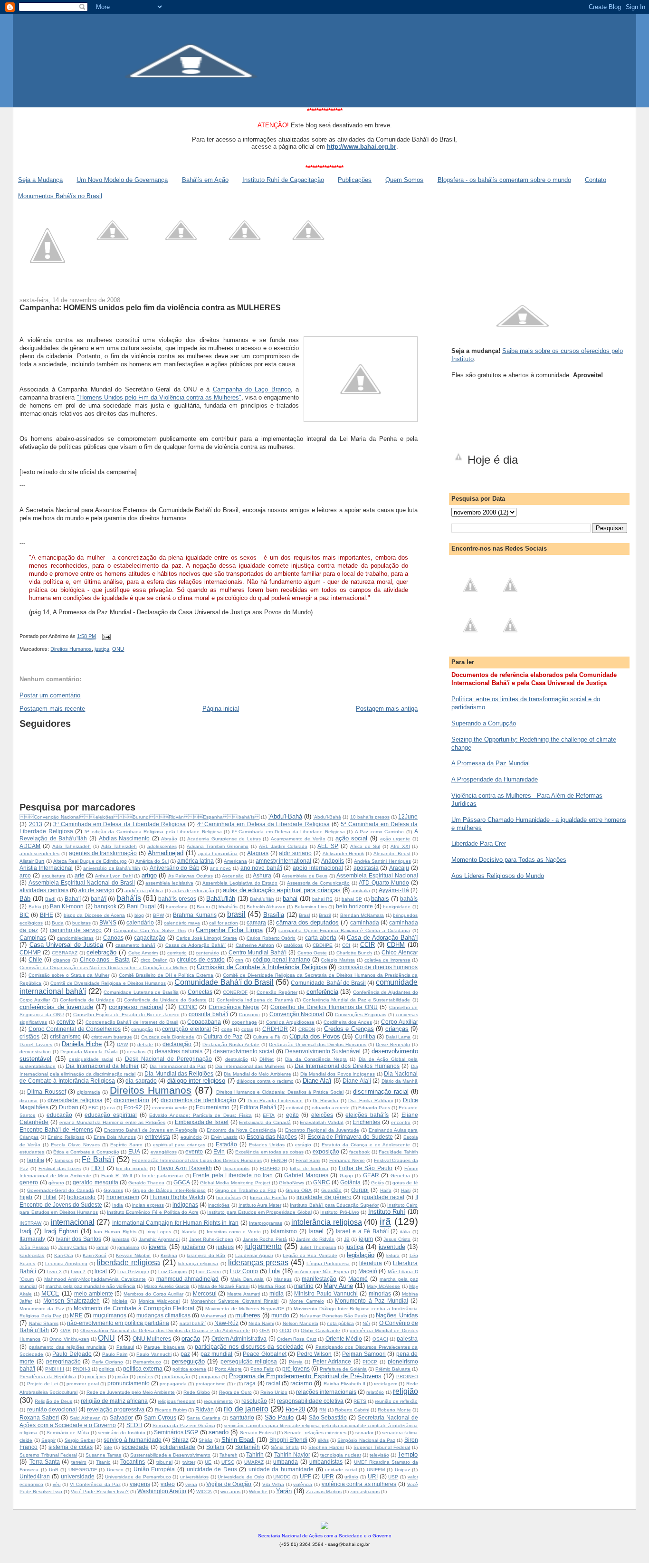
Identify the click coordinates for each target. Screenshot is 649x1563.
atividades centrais (43, 890)
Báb (24, 898)
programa (209, 1376)
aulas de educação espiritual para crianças (282, 890)
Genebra (400, 1175)
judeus (225, 1247)
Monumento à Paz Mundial (371, 1300)
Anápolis (332, 861)
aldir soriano (295, 853)
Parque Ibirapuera (164, 1347)
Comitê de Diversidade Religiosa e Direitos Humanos (108, 983)
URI (373, 1476)
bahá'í (98, 899)
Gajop (346, 1175)
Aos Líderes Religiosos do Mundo (497, 875)
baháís (409, 899)
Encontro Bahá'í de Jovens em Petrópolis (150, 1130)
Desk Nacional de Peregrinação (168, 1059)
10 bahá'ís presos (370, 817)
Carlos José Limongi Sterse (206, 938)
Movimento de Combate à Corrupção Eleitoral (134, 1308)
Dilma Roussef (46, 1091)
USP (393, 1476)
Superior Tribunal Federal (381, 1447)
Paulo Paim (115, 1354)
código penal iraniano (281, 959)
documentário (131, 1100)
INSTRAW (30, 1223)
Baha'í (73, 899)
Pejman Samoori (364, 1354)
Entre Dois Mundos (115, 1137)
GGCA (181, 1182)
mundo (280, 1315)
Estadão (226, 1144)
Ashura (262, 875)
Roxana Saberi (39, 1417)
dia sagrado (140, 1080)
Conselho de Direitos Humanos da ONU (324, 1007)
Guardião (331, 1190)
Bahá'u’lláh (262, 899)
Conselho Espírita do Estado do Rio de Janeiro (126, 1014)
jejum (366, 1239)
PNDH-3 (81, 1369)
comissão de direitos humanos (378, 967)
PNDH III (54, 1369)
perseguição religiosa (248, 1361)
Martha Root (271, 1286)
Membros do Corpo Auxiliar (153, 1293)
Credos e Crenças (349, 1028)
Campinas (32, 937)
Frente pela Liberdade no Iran (233, 1175)
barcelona (177, 906)
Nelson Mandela (300, 1323)
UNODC (281, 1476)
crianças (397, 1028)
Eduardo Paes (374, 1107)
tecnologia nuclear (340, 1455)
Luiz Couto (244, 1271)
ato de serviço (96, 890)
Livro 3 (54, 1271)
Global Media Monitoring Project (235, 1182)
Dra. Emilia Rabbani (370, 1100)
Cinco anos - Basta (105, 959)
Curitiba (365, 1036)
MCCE (50, 1293)
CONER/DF (235, 992)
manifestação (319, 1279)
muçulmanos (109, 1315)
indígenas (185, 1204)
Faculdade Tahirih (398, 1151)
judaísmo (193, 1247)
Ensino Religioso (66, 1137)
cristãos (29, 1036)
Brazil (325, 915)
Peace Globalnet (264, 1354)
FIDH (98, 1168)
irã (385, 1221)
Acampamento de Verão (298, 838)
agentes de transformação (103, 853)
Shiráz (205, 1440)
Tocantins (132, 1461)
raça (250, 1383)
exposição (326, 1151)
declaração (176, 1044)
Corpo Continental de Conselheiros (75, 1029)
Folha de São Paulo (365, 1168)
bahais (380, 898)
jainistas (120, 1239)
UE (208, 1462)
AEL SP (327, 846)
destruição (236, 1059)
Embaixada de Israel (202, 1122)
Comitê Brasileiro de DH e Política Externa (166, 975)
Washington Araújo (161, 1491)
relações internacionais (326, 1392)
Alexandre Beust (391, 853)
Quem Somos (404, 179)
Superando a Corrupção (483, 723)
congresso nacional (136, 1006)
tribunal (164, 1462)
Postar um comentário (49, 695)
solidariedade (177, 1447)
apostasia (366, 868)
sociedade (135, 1447)
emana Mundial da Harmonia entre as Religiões (112, 1122)
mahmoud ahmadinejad (187, 1279)
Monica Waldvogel (159, 1301)
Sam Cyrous (160, 1417)
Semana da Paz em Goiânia (184, 1425)
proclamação (176, 1376)
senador (364, 1432)
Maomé (358, 1279)
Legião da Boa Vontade (310, 1255)
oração (190, 1338)
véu (57, 1484)
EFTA (269, 1115)
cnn (239, 960)
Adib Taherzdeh (119, 846)
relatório (375, 1392)
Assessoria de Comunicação (318, 883)
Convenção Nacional (296, 1014)
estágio (303, 1144)
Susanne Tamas (103, 1455)
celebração (101, 952)
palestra (407, 1338)
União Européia (154, 1469)
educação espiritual (111, 1115)
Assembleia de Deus (304, 875)
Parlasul (125, 1347)
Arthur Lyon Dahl (114, 875)
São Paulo (279, 1417)
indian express (148, 1205)
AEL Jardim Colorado (283, 846)
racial (273, 1383)
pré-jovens (296, 1368)
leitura (393, 1255)
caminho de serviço (76, 930)
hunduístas (228, 1197)
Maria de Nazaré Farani (223, 1286)
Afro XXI (400, 846)
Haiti (405, 1190)
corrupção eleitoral (186, 1029)
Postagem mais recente (52, 708)
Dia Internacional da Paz (177, 1066)
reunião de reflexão (396, 1401)
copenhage (244, 1022)
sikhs (323, 1440)
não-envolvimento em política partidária (118, 1323)
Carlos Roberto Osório (271, 938)
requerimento (218, 1401)
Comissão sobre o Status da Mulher (69, 975)
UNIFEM (376, 1469)
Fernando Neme (347, 1160)
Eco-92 (133, 1107)
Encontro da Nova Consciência (241, 1130)
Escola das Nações (272, 1137)
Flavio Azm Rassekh (184, 1168)
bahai (290, 898)
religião (405, 1391)
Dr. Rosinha (325, 1100)
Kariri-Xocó (94, 1255)
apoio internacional (318, 868)
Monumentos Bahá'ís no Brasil (60, 196)
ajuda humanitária (218, 853)
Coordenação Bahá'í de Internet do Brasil (132, 1022)
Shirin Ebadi (238, 1439)
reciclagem (385, 1383)
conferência (322, 991)
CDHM (396, 944)
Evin (219, 1151)
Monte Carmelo (306, 1301)
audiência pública (143, 890)
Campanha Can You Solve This (150, 930)
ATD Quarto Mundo (384, 882)
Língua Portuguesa (328, 1263)
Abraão (169, 838)
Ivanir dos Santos (78, 1239)
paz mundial (216, 1354)
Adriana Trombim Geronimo (217, 846)
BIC (24, 915)
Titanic (103, 1462)
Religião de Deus (53, 1401)
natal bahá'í (193, 1323)
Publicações (355, 179)
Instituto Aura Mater (260, 1205)
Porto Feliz (262, 1369)
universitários (194, 1476)
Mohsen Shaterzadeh (71, 1300)
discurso (28, 1100)
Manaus (283, 1279)
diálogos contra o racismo (265, 1081)
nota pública (340, 1323)
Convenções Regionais (360, 1014)
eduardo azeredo (331, 1107)
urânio (351, 1476)
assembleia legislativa (169, 883)
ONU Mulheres (152, 1338)
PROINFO (407, 1376)
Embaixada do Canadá (264, 1122)
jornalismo (128, 1247)
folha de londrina (309, 1168)
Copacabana (204, 1022)
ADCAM (29, 846)
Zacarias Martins (324, 1491)
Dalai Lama (398, 1036)
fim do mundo (131, 1168)
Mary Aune (338, 1285)
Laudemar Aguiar (254, 1255)
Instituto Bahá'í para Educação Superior (334, 1205)
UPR (328, 1476)
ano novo (220, 868)
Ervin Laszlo (224, 1137)
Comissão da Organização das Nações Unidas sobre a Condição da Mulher (103, 967)
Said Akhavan (85, 1417)
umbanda (285, 1461)
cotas (247, 1029)
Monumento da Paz (41, 1308)
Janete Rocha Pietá (265, 1239)
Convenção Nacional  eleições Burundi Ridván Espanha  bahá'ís (139, 817)
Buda (58, 922)
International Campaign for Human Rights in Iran (175, 1223)
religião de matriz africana (114, 1401)
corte (226, 1029)
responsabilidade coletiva (310, 1401)
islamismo (284, 1231)
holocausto (81, 1197)
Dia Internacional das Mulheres (250, 1066)
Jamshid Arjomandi (159, 1239)
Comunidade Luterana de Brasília (141, 992)
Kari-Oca (63, 1255)
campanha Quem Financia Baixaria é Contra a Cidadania (344, 930)
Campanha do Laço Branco (252, 389)
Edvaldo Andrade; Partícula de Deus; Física (200, 1115)
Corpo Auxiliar (399, 1022)
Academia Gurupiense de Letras (224, 838)
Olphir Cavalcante (320, 1330)
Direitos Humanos (71, 649)
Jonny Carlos (72, 1247)
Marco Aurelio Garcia (166, 1286)
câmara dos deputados (307, 922)
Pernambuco (147, 1361)
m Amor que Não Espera (322, 1271)
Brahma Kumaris (195, 915)
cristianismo (65, 1036)
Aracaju (399, 868)
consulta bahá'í (208, 1014)
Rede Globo (196, 1392)
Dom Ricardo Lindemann (275, 1100)
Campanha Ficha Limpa (229, 930)
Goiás (377, 1182)
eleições (322, 1115)
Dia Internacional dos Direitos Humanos (347, 1066)
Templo (408, 1454)
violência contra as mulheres (359, 1484)
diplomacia (88, 1092)
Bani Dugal (141, 906)
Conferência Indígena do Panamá (255, 999)
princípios (95, 1376)
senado (219, 1432)
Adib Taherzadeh (71, 846)
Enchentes (366, 1122)
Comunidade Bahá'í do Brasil (224, 982)
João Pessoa (34, 1247)
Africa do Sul (365, 846)
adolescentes (162, 846)
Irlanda (189, 1231)
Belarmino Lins (311, 906)
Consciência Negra (234, 1007)
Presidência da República (47, 1376)
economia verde (169, 1107)
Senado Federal (258, 1432)
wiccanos (230, 1491)
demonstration (35, 1051)
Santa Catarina (203, 1417)
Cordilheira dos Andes (348, 1022)
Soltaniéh (247, 1447)
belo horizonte (354, 906)
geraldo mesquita (95, 1182)
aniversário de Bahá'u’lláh (111, 868)
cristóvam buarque (111, 1036)
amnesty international (283, 861)
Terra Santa (44, 1461)
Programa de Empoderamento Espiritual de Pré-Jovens (305, 1376)
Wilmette (258, 1491)
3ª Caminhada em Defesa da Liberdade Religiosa (119, 824)
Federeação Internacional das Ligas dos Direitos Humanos (197, 1160)
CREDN (306, 1029)
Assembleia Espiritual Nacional (377, 875)
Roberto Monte (394, 1409)
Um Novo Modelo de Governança (122, 179)
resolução (254, 1401)
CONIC (188, 1007)
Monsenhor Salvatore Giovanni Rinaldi (234, 1301)
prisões (145, 1376)
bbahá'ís (228, 906)
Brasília (273, 914)
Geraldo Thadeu (146, 1182)
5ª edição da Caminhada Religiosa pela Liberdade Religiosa (153, 831)
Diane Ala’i (357, 1080)
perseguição (188, 1361)
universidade (78, 1476)
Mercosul (205, 1293)
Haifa (385, 1190)
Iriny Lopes (159, 1231)
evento (194, 1151)
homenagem (122, 1197)
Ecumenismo (212, 1107)
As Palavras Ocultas (190, 875)
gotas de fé (405, 1182)
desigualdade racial (91, 1059)
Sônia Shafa (285, 1447)
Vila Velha (273, 1484)
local (101, 1271)
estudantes (31, 1151)
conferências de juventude (56, 1006)
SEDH (134, 1425)
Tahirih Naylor (292, 1454)
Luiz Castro (208, 1271)
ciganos (61, 960)
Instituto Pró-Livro (339, 1212)
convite (66, 1022)
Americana (235, 861)
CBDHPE (323, 945)
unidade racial (341, 1469)
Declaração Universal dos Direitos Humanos (317, 1044)
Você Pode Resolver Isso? (100, 1491)
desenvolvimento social (244, 1051)
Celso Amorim (143, 952)
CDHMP (30, 952)
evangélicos (164, 1151)
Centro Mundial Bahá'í (257, 952)
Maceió (367, 1271)
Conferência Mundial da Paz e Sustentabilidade (356, 999)
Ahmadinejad (165, 853)
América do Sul (152, 861)
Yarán (284, 1491)
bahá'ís (129, 898)
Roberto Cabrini (352, 1409)
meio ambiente (93, 1293)
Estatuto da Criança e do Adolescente (366, 1144)
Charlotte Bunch (354, 952)
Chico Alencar (400, 952)
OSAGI (380, 1339)
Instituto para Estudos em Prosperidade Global (259, 1212)
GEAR (371, 1175)
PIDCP (370, 1361)
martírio (304, 1286)
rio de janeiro (246, 1409)
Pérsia (296, 1361)
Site (108, 1447)
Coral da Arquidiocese (290, 1022)
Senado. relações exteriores (315, 1432)
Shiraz (180, 1440)
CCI (346, 945)
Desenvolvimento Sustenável (323, 1051)
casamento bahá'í (135, 945)
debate (145, 1044)
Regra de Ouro (235, 1392)
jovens (158, 1246)
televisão (379, 1455)
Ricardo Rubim (171, 1409)
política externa (189, 1369)
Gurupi (360, 1190)
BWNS (107, 922)
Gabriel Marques (306, 1175)
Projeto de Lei (42, 1383)
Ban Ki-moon (67, 906)
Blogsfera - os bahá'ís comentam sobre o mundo (504, 179)
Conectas (200, 992)
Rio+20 (295, 1409)
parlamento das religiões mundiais (67, 1347)
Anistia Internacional (46, 868)
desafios (136, 1051)
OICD (285, 1330)
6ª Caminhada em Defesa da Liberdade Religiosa (288, 831)
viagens (140, 1484)
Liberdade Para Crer (478, 843)
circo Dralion (154, 960)
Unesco (115, 1469)
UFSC (227, 1462)
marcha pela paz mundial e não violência (91, 1286)
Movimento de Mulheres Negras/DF (244, 1308)
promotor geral (82, 1383)
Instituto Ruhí (386, 1211)
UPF (305, 1476)
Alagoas (257, 853)
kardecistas (31, 1255)
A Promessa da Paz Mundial (490, 763)
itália (405, 1231)
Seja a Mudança (40, 179)
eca (111, 1107)
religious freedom (176, 1401)
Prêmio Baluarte (392, 1369)
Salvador (121, 1417)
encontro (400, 1122)
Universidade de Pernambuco (138, 1476)
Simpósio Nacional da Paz (366, 1440)
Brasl (304, 915)
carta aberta (320, 937)
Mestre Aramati (243, 1293)
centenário (207, 952)
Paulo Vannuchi (154, 1354)
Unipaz (402, 1469)
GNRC (321, 1182)
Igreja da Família (268, 1197)
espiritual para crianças (179, 1144)
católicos (293, 945)
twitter (188, 1462)
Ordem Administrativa (239, 1338)
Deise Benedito (393, 1044)
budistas (81, 922)
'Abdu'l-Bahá (285, 816)
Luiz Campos (172, 1271)
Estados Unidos (267, 1144)
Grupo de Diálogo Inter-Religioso (169, 1190)
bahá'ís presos (177, 899)
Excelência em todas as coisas (269, 1151)
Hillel (50, 1197)
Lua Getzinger (133, 1271)
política (107, 1369)
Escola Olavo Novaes (75, 1144)
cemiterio (177, 952)
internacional (73, 1222)
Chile (35, 959)
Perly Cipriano (108, 1361)
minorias (380, 1293)
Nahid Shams (43, 1323)
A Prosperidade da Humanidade (494, 779)
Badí (50, 899)
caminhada (364, 922)
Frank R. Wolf (116, 1175)
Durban (68, 1107)
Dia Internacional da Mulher (102, 1066)
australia (361, 890)
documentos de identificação (198, 1100)
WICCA (204, 1491)
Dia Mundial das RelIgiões (178, 1073)
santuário (242, 1417)
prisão (121, 1376)
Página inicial (220, 708)
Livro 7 (78, 1271)
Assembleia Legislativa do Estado (239, 883)
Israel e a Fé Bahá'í (362, 1231)
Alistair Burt (31, 861)
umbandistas (326, 1461)
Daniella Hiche (82, 1044)
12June (408, 816)
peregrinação (63, 1361)
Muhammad (213, 1315)
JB (347, 1239)
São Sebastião (328, 1417)
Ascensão (233, 875)
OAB (65, 1330)
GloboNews (291, 1182)
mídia (276, 1293)
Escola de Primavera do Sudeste (350, 1137)
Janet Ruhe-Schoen (211, 1239)
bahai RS (322, 899)
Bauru (203, 906)
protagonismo (211, 1383)
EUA (134, 1151)
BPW (158, 915)
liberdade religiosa (128, 1262)
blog (139, 915)
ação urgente (395, 838)
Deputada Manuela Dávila (89, 1051)
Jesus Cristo (396, 1239)
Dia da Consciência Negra (316, 1059)
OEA (264, 1330)
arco (25, 875)
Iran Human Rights (115, 1231)
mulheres (247, 1315)
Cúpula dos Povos (314, 1036)
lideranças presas (258, 1262)
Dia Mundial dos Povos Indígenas (337, 1074)
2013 (35, 824)
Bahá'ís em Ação (205, 179)
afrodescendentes (39, 853)
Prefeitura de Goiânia (343, 1369)
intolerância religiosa (326, 1222)
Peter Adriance (332, 1361)
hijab (25, 1197)
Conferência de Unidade (87, 999)
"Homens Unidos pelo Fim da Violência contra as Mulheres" (159, 397)
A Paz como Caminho (379, 831)
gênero (56, 1182)
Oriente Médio (343, 1338)
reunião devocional (52, 1409)
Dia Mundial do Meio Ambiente (257, 1074)
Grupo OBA (299, 1190)
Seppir (48, 1440)
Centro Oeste (312, 952)
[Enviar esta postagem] (105, 636)
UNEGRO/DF (82, 1469)
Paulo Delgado (72, 1354)
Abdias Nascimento (124, 838)
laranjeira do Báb (206, 1255)
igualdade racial (383, 1197)
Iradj (25, 1231)
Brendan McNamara (362, 915)
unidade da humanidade (281, 1469)
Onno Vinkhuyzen (69, 1339)
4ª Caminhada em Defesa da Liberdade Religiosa (263, 824)
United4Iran (34, 1476)
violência (302, 1484)
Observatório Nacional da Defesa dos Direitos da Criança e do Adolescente (165, 1330)
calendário (140, 922)
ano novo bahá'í (261, 868)
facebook (359, 1151)
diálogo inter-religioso (196, 1080)
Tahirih (255, 1454)
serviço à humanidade (133, 1440)
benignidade (396, 906)
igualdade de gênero (324, 1197)
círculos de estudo (201, 959)
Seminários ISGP (176, 1432)
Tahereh (229, 1455)
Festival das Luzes (59, 1168)
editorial (294, 1107)
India (117, 1205)
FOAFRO (270, 1168)
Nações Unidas (397, 1315)
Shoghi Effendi (288, 1440)
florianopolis (236, 1168)
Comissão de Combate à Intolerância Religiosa (262, 967)
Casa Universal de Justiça (66, 944)
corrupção (142, 1029)
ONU (118, 649)
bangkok (105, 906)
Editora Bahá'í (258, 1107)
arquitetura (54, 875)
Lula (274, 1271)
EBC (93, 1107)
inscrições (218, 1205)
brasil (236, 914)
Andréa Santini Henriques (382, 861)
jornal (102, 1247)
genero (28, 1182)
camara (256, 922)
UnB (53, 1469)
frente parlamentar (162, 1175)
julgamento (263, 1246)
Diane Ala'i (317, 1080)
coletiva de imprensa (387, 960)
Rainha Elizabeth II (344, 1383)
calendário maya (182, 922)
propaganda (173, 1383)
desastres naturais (179, 1051)
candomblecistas (75, 938)
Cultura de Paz (222, 1036)
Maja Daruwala (247, 1279)
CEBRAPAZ (64, 952)
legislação (360, 1254)
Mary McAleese (383, 1286)
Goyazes (113, 1190)
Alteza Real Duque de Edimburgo (90, 861)
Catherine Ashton (255, 945)
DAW (122, 1044)
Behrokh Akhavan (266, 906)
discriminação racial (380, 1091)
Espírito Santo (126, 1144)
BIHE (46, 915)
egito (292, 1115)
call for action (223, 922)
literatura (370, 1263)
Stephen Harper (326, 1447)
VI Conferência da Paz (95, 1484)
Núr (366, 1323)
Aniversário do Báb (175, 868)
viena (191, 1484)
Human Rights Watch (178, 1197)
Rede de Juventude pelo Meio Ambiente (130, 1392)
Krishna (169, 1255)
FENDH (279, 1160)
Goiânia (350, 1182)
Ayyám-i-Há (394, 890)
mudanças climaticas (163, 1315)
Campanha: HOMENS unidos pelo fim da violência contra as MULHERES (150, 307)
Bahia (35, 906)
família (35, 1160)
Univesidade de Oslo (241, 1476)
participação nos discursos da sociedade (249, 1347)
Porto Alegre (228, 1369)
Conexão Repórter (277, 992)
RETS (359, 1401)
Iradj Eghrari (61, 1231)
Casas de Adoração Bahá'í (195, 945)
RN (322, 1409)
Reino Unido (273, 1392)
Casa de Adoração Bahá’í (382, 937)
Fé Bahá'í (98, 1159)
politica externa (142, 1368)
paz (185, 1354)
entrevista (157, 1137)
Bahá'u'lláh (220, 898)
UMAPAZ (254, 1462)
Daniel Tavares (35, 1044)
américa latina (195, 861)
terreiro (78, 1462)
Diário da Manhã (400, 1081)
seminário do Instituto (121, 1432)
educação (59, 1115)
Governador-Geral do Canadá (60, 1190)
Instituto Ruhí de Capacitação (283, 179)
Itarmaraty (32, 1239)
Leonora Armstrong (66, 1263)
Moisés (119, 1301)
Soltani (215, 1447)
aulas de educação (193, 890)
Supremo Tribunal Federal (47, 1455)
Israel (316, 1231)
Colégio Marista (338, 960)
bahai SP (352, 899)
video (168, 1484)
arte (80, 875)
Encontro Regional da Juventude (322, 1130)
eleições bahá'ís (367, 1115)
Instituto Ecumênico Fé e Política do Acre (153, 1212)
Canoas (113, 937)
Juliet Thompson (318, 1247)
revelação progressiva (115, 1409)
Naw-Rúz (226, 1323)
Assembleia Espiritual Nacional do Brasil (82, 882)
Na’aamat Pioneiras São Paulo (334, 1315)
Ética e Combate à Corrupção (86, 1151)
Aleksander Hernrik (343, 853)
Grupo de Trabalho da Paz (245, 1190)
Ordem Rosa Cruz (296, 1339)
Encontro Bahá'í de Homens (56, 1129)
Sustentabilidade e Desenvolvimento (170, 1455)
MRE (76, 1315)
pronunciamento (128, 1383)
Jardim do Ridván (315, 1239)
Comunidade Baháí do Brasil (328, 983)
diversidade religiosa (75, 1100)
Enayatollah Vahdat (322, 1122)
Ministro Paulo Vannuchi (326, 1293)
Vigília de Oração (228, 1484)
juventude (392, 1246)
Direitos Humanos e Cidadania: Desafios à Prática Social (280, 1092)
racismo (301, 1383)
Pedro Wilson (314, 1354)
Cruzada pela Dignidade (168, 1036)
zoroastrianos (365, 1491)
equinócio (191, 1137)
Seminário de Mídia (68, 1432)
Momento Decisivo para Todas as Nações (508, 859)
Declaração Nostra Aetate (230, 1044)
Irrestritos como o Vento (234, 1231)
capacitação (149, 937)
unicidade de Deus (212, 1469)
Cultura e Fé (266, 1036)
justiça (102, 649)
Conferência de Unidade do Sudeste (165, 999)
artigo (149, 875)
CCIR (367, 944)
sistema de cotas (70, 1447)
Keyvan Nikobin (133, 1255)
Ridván (204, 1409)
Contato (595, 179)
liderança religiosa (198, 1263)
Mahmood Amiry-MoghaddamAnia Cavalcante (95, 1279)
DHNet (266, 1059)
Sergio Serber (80, 1440)
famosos (64, 1160)
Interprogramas (265, 1223)
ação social (351, 838)
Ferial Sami (308, 1160)
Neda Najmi (261, 1323)
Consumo (249, 1014)
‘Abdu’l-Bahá (327, 817)
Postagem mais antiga (387, 708)
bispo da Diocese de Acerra (94, 915)
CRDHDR (275, 1029)
